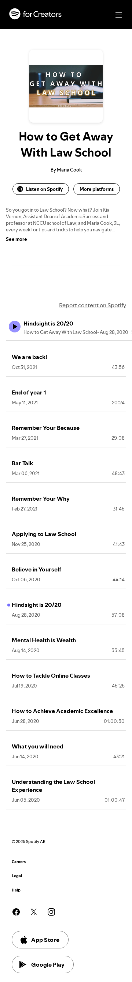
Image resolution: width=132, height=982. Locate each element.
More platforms (97, 189)
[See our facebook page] (16, 912)
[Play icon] (15, 326)
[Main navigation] (118, 15)
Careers (19, 861)
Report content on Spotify (92, 305)
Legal (17, 876)
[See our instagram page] (51, 912)
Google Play (48, 964)
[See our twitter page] (33, 912)
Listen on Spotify (44, 189)
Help (16, 890)
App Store (45, 940)
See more (16, 239)
